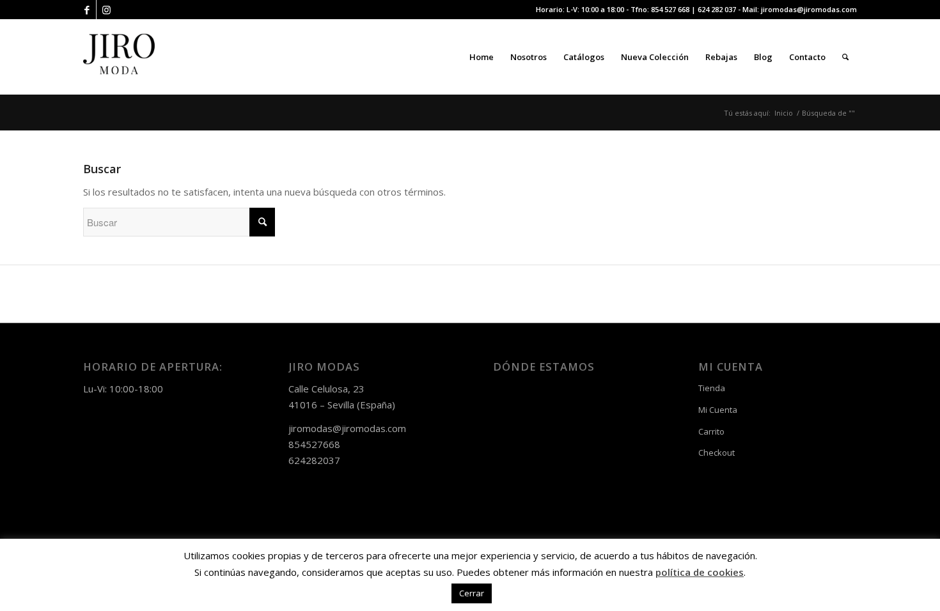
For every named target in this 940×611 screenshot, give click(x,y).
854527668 (314, 444)
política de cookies (699, 572)
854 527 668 (670, 9)
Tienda (711, 388)
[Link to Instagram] (106, 9)
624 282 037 (717, 9)
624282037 (314, 460)
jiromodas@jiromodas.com (809, 9)
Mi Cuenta (717, 409)
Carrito (711, 431)
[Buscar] (845, 57)
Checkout (716, 452)
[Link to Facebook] (86, 9)
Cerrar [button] (471, 593)
